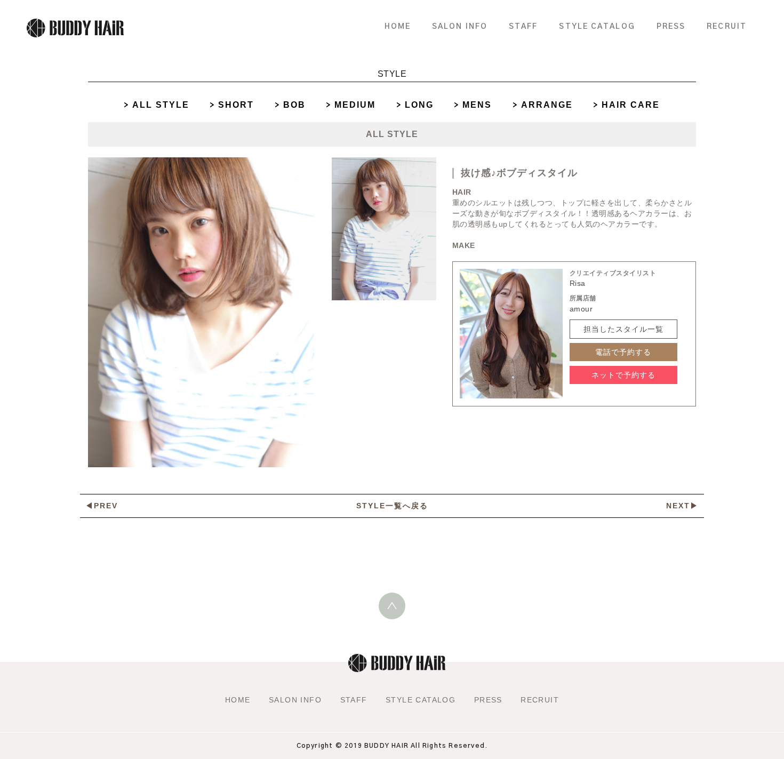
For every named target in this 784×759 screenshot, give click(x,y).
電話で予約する (623, 352)
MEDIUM (354, 104)
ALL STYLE (160, 104)
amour (581, 309)
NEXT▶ (682, 505)
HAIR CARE (631, 104)
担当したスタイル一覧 (623, 329)
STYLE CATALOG (597, 26)
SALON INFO (459, 26)
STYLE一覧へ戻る (392, 505)
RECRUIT (727, 26)
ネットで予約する (623, 375)
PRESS (671, 26)
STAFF (523, 26)
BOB (294, 104)
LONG (419, 104)
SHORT (236, 104)
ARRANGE (547, 104)
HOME (398, 26)
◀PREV (101, 505)
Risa (578, 283)
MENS (477, 104)
